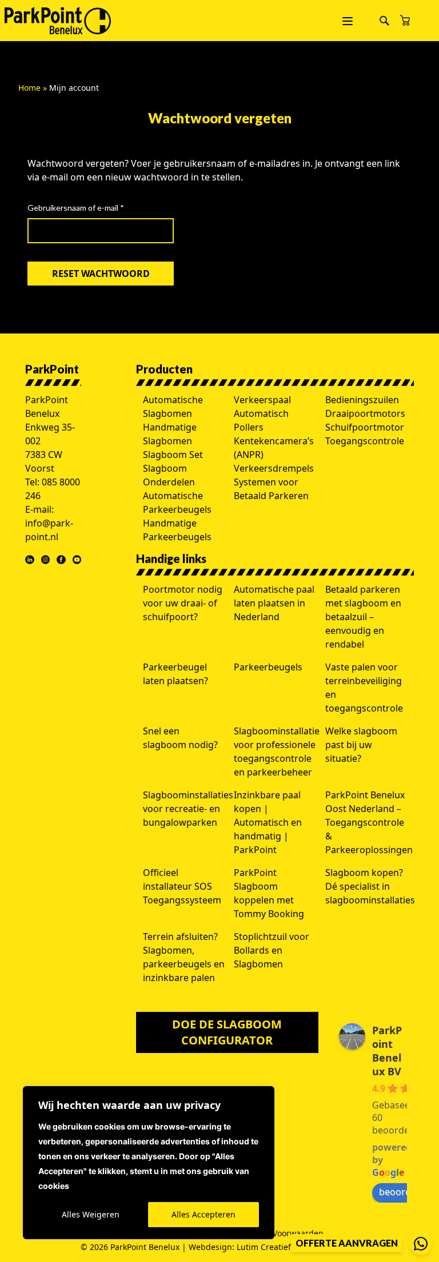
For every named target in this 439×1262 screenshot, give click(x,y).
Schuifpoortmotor (364, 427)
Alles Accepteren (203, 1214)
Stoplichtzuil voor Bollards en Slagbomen (271, 950)
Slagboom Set (173, 454)
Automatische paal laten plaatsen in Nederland (274, 603)
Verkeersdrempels (274, 468)
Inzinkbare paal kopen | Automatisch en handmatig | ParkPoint (268, 822)
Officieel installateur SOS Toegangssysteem (182, 886)
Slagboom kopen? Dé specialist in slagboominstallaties (370, 886)
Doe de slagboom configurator (227, 1032)
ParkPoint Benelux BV (387, 1050)
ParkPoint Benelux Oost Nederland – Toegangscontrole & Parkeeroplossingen (369, 822)
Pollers (249, 427)
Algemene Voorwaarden (278, 1233)
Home (29, 87)
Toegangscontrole (364, 441)
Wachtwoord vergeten (220, 118)
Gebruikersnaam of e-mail (88, 207)
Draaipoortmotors (365, 413)
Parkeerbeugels (268, 667)
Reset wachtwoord (101, 273)
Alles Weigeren (90, 1214)
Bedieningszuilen (362, 399)
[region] (148, 1162)
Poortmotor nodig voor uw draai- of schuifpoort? (182, 603)
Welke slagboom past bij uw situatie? (361, 745)
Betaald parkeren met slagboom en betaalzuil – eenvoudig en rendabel (363, 616)
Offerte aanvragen (347, 1242)
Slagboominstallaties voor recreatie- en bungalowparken (188, 809)
